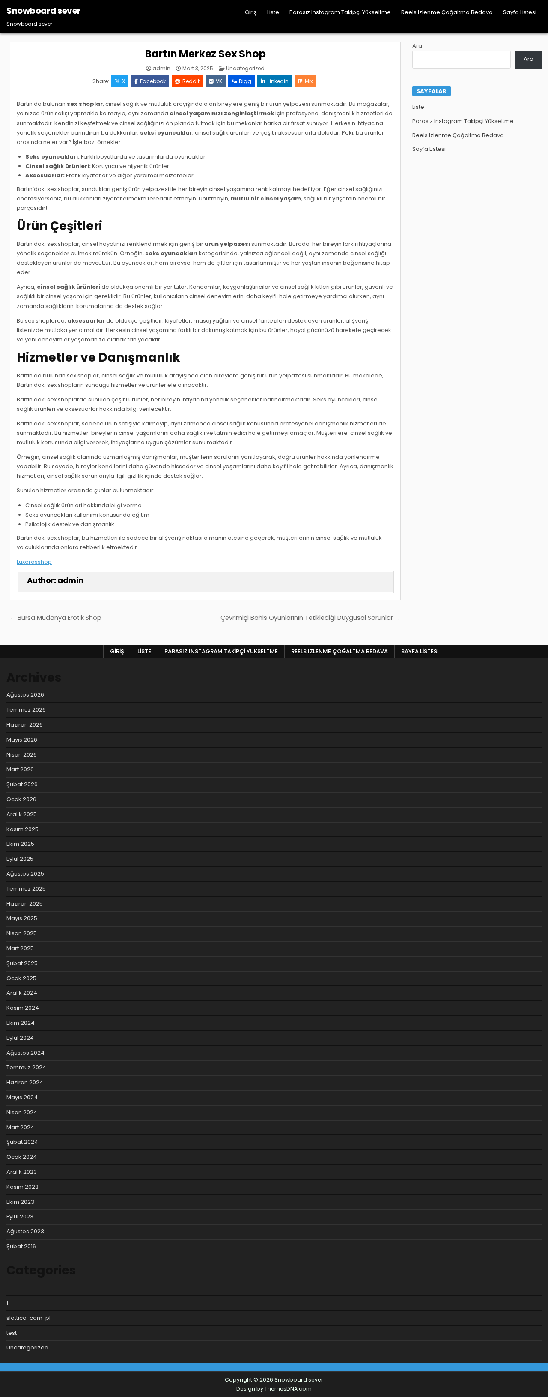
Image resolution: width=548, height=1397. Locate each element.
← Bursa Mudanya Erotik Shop (55, 617)
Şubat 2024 (22, 1142)
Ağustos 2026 (25, 695)
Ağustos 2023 (25, 1231)
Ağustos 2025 (25, 874)
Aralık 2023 (21, 1172)
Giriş (251, 12)
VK (219, 81)
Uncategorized (245, 68)
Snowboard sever (43, 11)
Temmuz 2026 (26, 710)
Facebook (153, 81)
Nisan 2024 (21, 1112)
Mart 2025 (20, 948)
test (11, 1333)
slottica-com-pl (28, 1318)
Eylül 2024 (20, 1038)
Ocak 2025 (21, 978)
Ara (417, 46)
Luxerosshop (34, 562)
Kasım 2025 (22, 829)
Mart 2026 (20, 769)
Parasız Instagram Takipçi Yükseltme (340, 12)
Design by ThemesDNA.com (274, 1388)
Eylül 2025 (19, 859)
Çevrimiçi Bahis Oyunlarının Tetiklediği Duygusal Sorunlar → (310, 617)
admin (161, 68)
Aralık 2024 (21, 993)
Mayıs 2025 (21, 918)
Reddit (191, 81)
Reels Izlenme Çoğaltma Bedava (447, 12)
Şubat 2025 (22, 963)
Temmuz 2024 (26, 1067)
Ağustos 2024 (25, 1053)
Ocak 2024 (21, 1157)
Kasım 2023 (22, 1187)
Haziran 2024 (24, 1082)
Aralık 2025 (21, 814)
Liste (273, 12)
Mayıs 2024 (22, 1097)
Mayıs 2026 (21, 740)
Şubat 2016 (21, 1246)
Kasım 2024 (22, 1008)
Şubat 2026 (22, 784)
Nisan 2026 (21, 755)
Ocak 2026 (21, 799)
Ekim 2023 (20, 1202)
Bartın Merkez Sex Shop (205, 54)
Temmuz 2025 (26, 889)
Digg (245, 81)
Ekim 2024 (20, 1023)
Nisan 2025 (21, 933)
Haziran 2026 (24, 725)
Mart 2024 (20, 1127)
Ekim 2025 (20, 844)
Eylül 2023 (19, 1216)
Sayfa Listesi (519, 12)
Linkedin (278, 81)
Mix (309, 81)
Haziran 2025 (24, 904)
